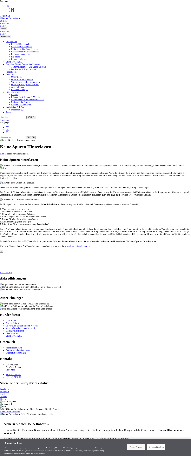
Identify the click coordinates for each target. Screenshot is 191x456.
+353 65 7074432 (13, 374)
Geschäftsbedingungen (21, 104)
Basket (3, 26)
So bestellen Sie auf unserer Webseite (27, 99)
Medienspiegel (17, 109)
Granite (56, 409)
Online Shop (11, 41)
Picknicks (15, 57)
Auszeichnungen (18, 87)
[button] (7, 6)
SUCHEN (31, 137)
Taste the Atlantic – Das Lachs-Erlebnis (28, 67)
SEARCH (31, 117)
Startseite (10, 112)
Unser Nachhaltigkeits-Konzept (25, 84)
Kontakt (14, 94)
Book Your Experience (10, 411)
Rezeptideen (11, 72)
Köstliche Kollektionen (21, 46)
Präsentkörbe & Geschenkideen (25, 51)
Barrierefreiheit (12, 323)
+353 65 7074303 (13, 377)
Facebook (4, 389)
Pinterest (4, 399)
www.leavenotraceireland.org (78, 246)
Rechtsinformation (14, 348)
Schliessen (5, 37)
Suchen (3, 21)
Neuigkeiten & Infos (15, 107)
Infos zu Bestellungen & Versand (25, 97)
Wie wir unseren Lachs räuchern (25, 82)
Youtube (3, 396)
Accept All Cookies (156, 447)
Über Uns (10, 74)
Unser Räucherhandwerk (22, 79)
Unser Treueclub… (14, 62)
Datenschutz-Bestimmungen (18, 350)
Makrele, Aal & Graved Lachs (24, 49)
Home (2, 154)
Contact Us (5, 16)
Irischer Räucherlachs (20, 44)
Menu (3, 29)
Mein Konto (11, 320)
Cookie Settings (136, 447)
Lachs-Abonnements (20, 54)
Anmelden (4, 23)
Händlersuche (12, 333)
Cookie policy (39, 453)
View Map (10, 370)
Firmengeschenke (19, 59)
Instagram (4, 391)
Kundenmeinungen (19, 89)
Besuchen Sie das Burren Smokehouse (23, 64)
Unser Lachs (16, 77)
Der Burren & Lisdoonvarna (23, 69)
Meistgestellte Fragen (20, 102)
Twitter (3, 394)
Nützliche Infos (12, 92)
